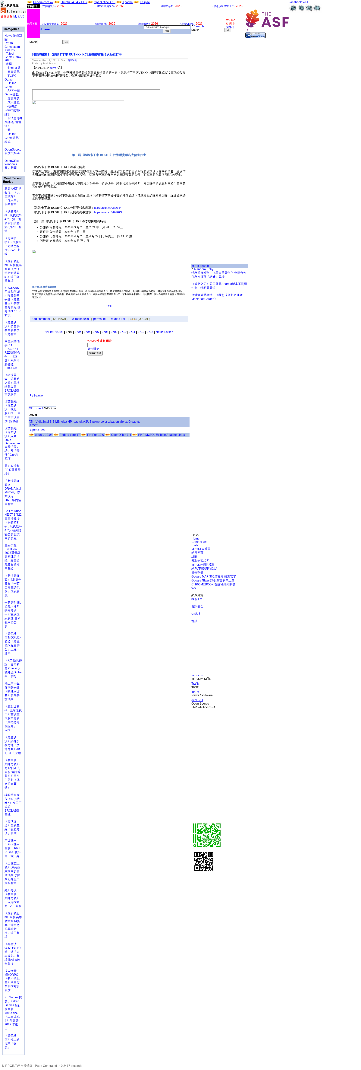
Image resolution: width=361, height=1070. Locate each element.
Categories (11, 29)
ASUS (87, 421)
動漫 (9, 63)
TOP (109, 306)
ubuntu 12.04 (43, 434)
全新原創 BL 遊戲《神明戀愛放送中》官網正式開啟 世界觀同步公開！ (13, 614)
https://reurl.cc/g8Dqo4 (107, 207)
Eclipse (145, 2)
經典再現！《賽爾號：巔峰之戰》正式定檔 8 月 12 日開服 (13, 898)
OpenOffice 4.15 (104, 2)
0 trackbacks (80, 318)
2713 (150, 331)
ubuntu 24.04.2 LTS (74, 2)
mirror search (200, 265)
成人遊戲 (12, 102)
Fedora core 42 (43, 2)
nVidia (38, 421)
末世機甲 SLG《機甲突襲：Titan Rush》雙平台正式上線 (13, 848)
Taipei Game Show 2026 (13, 57)
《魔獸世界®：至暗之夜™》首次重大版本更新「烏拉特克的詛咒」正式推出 (13, 718)
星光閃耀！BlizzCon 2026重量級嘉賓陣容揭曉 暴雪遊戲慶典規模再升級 (12, 557)
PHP (141, 434)
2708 (105, 331)
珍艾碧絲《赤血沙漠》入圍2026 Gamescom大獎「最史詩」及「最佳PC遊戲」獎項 (13, 443)
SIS (52, 421)
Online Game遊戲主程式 (13, 137)
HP (70, 421)
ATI (31, 421)
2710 (123, 331)
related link (118, 318)
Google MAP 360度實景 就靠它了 (213, 576)
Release (36, 395)
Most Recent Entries (12, 180)
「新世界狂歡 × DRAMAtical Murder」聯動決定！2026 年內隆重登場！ (13, 492)
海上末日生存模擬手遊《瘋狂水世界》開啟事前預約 (12, 691)
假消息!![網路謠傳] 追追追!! (13, 122)
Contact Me (199, 541)
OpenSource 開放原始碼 (13, 149)
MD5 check (36, 408)
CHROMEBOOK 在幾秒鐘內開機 (213, 584)
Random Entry (203, 269)
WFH (306, 2)
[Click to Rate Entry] (131, 318)
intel (46, 421)
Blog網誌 (11, 106)
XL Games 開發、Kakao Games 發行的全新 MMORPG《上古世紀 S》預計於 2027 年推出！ (13, 1013)
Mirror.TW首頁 (200, 548)
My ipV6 (18, 16)
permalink (99, 318)
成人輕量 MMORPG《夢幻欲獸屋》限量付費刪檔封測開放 (12, 980)
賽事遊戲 (12, 71)
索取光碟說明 (200, 560)
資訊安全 (197, 606)
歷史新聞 (11, 167)
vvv (193, 588)
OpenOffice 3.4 (121, 434)
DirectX (34, 425)
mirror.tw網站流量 (203, 564)
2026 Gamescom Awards (12, 47)
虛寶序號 (12, 98)
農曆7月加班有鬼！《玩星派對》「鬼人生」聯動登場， (13, 196)
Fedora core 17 (70, 434)
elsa (64, 421)
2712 (141, 331)
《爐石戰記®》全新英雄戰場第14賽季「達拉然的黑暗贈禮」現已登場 (13, 925)
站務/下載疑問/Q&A (204, 568)
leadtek (78, 421)
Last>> (168, 331)
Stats (194, 545)
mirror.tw (197, 675)
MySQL (150, 434)
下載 (8, 130)
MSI (58, 421)
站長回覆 (197, 552)
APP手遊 (12, 90)
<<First (50, 331)
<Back (59, 331)
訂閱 (194, 556)
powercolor (99, 421)
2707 (96, 331)
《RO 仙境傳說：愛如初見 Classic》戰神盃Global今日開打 (13, 668)
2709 (114, 331)
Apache (127, 2)
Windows (11, 164)
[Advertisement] (204, 94)
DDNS (230, 27)
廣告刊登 (197, 572)
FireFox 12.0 (95, 434)
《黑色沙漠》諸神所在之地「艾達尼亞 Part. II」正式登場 (13, 745)
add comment (41, 318)
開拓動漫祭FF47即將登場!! (13, 469)
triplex (124, 421)
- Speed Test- (37, 430)
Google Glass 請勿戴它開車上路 (212, 580)
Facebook (295, 2)
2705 (78, 331)
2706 (87, 331)
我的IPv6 (197, 599)
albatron (113, 421)
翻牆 (194, 621)
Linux (181, 434)
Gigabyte (134, 421)
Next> (160, 331)
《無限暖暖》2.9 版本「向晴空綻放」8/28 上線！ (13, 246)
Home (195, 538)
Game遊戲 (12, 94)
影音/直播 (12, 67)
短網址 (195, 613)
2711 (132, 331)
